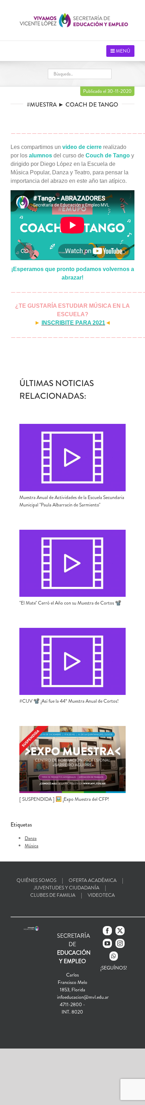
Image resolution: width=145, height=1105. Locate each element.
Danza (31, 838)
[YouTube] (107, 943)
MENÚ (122, 50)
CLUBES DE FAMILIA (52, 895)
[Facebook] (107, 930)
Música (31, 845)
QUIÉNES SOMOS (36, 880)
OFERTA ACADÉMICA (92, 880)
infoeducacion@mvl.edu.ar (83, 997)
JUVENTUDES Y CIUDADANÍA (66, 887)
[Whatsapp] (113, 956)
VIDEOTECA (101, 895)
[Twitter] (120, 930)
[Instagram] (120, 943)
